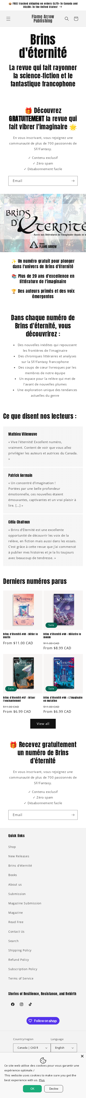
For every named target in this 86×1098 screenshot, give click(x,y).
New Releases (18, 856)
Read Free (15, 922)
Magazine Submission (24, 903)
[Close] (82, 1056)
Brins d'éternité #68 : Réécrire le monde (62, 636)
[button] (8, 18)
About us (15, 884)
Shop (12, 847)
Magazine (15, 913)
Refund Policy (18, 960)
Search (13, 941)
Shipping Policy (20, 950)
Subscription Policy (22, 969)
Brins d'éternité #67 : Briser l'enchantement (19, 699)
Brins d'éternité (20, 865)
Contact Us (16, 931)
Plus (42, 1080)
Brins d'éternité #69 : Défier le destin (20, 636)
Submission (17, 894)
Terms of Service (21, 978)
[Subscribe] (72, 181)
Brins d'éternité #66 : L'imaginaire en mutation (63, 699)
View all (43, 724)
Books (12, 875)
